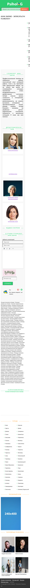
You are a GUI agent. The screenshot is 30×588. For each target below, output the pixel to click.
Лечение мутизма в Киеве (7, 336)
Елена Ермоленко (13, 150)
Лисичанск (8, 489)
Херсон (19, 446)
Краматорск (21, 471)
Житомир (20, 452)
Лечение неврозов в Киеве (7, 315)
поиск (25, 9)
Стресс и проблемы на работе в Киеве (14, 372)
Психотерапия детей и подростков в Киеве (11, 357)
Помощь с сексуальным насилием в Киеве (11, 381)
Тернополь (7, 468)
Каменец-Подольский (23, 489)
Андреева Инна (13, 174)
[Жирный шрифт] (4, 249)
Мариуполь (21, 437)
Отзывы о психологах (6, 580)
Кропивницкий (22, 462)
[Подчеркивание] (9, 249)
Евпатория (20, 486)
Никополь (7, 477)
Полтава (7, 449)
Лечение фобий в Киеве (16, 318)
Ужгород (7, 480)
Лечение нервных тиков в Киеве (13, 335)
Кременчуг (20, 465)
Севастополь (21, 443)
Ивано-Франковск (9, 465)
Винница (20, 440)
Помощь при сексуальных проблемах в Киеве (12, 373)
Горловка (20, 459)
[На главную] (15, 3)
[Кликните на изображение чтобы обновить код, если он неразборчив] (9, 272)
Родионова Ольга (13, 221)
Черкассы (7, 452)
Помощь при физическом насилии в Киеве (11, 379)
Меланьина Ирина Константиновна (13, 198)
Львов (6, 434)
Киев (6, 425)
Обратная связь (4, 582)
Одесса (7, 428)
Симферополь (8, 446)
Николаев (7, 437)
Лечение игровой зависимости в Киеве (14, 378)
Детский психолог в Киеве (7, 382)
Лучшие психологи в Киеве (7, 302)
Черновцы (7, 459)
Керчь (19, 474)
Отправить (7, 283)
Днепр (19, 428)
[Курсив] (7, 249)
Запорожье (21, 431)
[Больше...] (13, 249)
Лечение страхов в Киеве (7, 320)
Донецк (7, 431)
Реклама (22, 580)
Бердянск (20, 480)
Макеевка (7, 443)
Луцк (19, 468)
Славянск (20, 477)
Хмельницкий (21, 456)
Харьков (20, 425)
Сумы (6, 456)
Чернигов (20, 449)
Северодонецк (8, 486)
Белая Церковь (9, 471)
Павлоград (20, 483)
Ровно (6, 462)
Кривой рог (21, 434)
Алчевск (7, 483)
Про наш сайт (15, 580)
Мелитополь (8, 474)
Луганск (7, 440)
